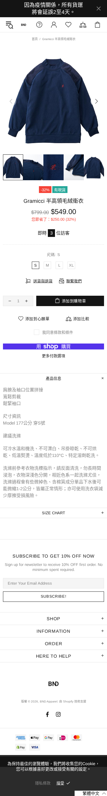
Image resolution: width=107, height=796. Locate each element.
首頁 (35, 39)
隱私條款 (43, 783)
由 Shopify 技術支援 (72, 701)
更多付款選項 (53, 356)
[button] (91, 793)
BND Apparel (23, 24)
